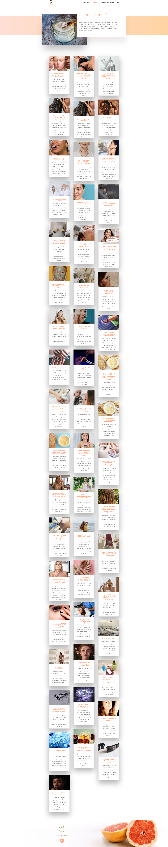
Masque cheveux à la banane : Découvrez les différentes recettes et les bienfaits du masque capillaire (109, 376)
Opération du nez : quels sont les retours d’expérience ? (84, 409)
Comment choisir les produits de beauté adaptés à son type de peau (84, 453)
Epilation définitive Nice (108, 638)
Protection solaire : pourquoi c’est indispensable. (109, 291)
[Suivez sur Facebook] (62, 841)
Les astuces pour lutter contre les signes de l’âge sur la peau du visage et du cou (59, 581)
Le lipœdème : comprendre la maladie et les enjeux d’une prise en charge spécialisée (84, 76)
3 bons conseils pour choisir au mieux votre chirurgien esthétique (59, 709)
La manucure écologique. (59, 367)
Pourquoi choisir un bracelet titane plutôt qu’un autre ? (84, 706)
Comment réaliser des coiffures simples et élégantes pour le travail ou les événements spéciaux (109, 510)
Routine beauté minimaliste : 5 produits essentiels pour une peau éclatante (109, 76)
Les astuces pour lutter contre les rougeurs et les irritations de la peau (59, 494)
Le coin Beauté (95, 2)
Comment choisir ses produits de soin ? (59, 159)
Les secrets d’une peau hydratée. (84, 327)
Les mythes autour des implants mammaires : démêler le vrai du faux (59, 241)
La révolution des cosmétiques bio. (84, 286)
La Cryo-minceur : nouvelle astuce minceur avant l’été (59, 751)
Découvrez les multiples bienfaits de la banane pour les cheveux (109, 420)
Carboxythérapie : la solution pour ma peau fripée (84, 621)
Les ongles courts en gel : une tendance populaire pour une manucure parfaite (109, 463)
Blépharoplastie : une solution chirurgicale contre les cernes (84, 663)
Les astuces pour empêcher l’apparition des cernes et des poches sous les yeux (109, 597)
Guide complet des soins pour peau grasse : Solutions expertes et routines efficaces (109, 248)
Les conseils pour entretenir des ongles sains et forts (84, 579)
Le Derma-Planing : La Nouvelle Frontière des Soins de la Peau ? (109, 203)
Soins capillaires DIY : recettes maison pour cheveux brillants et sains (59, 117)
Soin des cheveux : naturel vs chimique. (84, 120)
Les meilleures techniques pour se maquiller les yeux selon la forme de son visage (59, 625)
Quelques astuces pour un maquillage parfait (59, 793)
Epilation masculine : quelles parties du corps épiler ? (109, 760)
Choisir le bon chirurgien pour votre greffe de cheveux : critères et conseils (59, 537)
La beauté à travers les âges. (109, 118)
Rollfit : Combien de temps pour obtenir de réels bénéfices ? (109, 334)
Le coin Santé (86, 2)
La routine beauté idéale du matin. (59, 200)
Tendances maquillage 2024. (84, 368)
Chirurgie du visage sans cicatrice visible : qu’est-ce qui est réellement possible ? (109, 160)
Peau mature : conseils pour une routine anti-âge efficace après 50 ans (84, 161)
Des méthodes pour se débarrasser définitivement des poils (84, 748)
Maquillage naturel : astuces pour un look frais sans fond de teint (59, 75)
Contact (112, 2)
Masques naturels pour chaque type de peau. (59, 327)
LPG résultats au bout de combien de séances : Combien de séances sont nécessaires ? (59, 409)
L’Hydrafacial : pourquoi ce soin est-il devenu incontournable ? (84, 244)
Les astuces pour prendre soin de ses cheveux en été (84, 536)
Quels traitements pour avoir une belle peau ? (109, 678)
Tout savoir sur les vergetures (59, 668)
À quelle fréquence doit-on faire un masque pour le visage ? (59, 285)
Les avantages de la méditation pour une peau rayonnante (84, 496)
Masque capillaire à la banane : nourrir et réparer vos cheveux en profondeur (59, 452)
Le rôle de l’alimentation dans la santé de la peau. (84, 203)
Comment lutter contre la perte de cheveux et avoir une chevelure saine (109, 553)
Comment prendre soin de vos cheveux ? (109, 719)
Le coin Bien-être (104, 2)
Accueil (117, 2)
